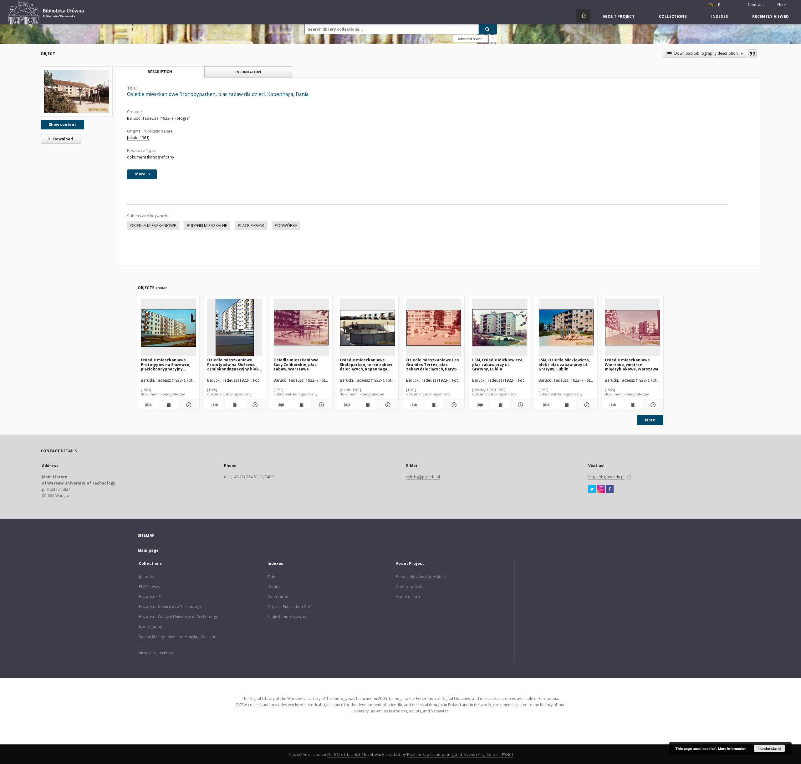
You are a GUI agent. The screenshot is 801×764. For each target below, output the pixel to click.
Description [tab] (160, 72)
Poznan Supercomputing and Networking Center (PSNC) (460, 754)
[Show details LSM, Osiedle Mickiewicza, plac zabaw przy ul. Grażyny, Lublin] (519, 405)
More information (732, 748)
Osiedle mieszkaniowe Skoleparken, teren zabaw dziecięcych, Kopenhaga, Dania (366, 364)
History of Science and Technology (170, 606)
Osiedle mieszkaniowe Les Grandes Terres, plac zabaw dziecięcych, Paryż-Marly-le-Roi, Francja (432, 364)
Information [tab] (248, 71)
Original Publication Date (290, 606)
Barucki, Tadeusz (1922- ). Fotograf (158, 118)
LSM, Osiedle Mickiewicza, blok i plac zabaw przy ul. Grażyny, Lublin (564, 364)
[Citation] (752, 53)
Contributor (278, 596)
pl (720, 5)
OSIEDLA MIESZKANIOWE (153, 225)
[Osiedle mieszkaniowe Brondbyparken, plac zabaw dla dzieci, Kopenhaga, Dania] (76, 91)
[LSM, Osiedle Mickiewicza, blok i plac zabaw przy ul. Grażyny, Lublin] (566, 328)
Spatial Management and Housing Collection (179, 636)
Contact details (409, 586)
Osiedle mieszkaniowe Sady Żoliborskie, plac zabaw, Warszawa (296, 364)
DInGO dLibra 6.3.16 (346, 754)
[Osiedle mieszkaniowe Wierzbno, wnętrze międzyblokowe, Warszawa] (632, 328)
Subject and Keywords (287, 616)
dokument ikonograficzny (150, 157)
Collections (673, 16)
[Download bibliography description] (148, 405)
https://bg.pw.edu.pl (606, 477)
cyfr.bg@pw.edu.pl (423, 477)
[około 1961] (138, 137)
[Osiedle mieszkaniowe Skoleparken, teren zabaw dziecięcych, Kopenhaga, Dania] (367, 328)
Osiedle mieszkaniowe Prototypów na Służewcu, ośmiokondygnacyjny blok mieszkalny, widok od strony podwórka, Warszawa (233, 364)
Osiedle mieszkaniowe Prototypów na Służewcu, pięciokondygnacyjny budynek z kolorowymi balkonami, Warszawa (165, 364)
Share (782, 5)
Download (62, 139)
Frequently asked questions (421, 576)
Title (271, 576)
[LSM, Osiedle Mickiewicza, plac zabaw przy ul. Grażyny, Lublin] (499, 328)
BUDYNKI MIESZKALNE (207, 225)
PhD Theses (149, 586)
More (650, 420)
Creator (275, 586)
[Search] (488, 29)
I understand (769, 748)
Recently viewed (770, 16)
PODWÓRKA (286, 225)
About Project (619, 16)
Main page (148, 550)
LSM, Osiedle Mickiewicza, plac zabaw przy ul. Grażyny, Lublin (497, 364)
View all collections (156, 653)
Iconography (150, 626)
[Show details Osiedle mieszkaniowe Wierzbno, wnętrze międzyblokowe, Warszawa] (652, 405)
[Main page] (583, 16)
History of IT (150, 596)
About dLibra (408, 596)
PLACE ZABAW (251, 225)
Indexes (719, 16)
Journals (146, 576)
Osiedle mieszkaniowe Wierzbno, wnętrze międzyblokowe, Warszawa (631, 364)
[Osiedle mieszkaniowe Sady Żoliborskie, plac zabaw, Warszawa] (301, 328)
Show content (62, 124)
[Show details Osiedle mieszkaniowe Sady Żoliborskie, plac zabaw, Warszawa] (321, 405)
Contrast (756, 4)
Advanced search (470, 39)
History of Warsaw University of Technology (178, 616)
